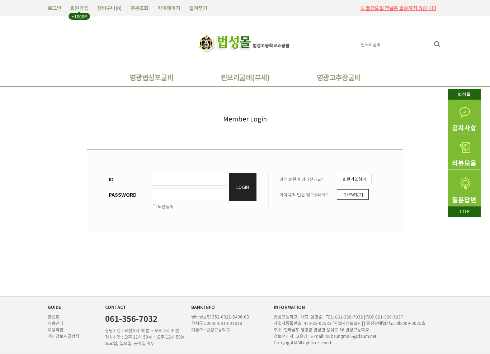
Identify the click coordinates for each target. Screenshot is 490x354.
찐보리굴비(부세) (245, 77)
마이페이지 (168, 7)
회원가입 (79, 7)
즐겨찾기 (198, 7)
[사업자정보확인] (348, 323)
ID (111, 179)
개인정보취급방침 (63, 336)
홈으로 (54, 317)
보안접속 (164, 206)
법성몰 (464, 94)
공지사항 (464, 127)
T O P (464, 212)
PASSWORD (123, 194)
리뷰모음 (464, 162)
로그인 (54, 7)
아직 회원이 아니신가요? (301, 179)
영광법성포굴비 (151, 77)
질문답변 (464, 199)
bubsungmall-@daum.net (350, 336)
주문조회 (140, 7)
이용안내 (55, 323)
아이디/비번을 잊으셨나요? (303, 194)
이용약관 (55, 329)
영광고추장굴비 (339, 77)
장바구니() (109, 7)
